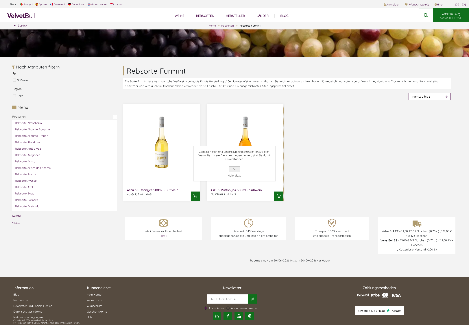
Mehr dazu (234, 175)
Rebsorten (19, 116)
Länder (16, 215)
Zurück (22, 25)
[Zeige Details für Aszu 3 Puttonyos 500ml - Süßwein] (161, 142)
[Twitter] (217, 316)
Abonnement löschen (245, 308)
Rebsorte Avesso (26, 180)
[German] (457, 5)
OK (234, 169)
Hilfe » (163, 235)
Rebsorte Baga (24, 193)
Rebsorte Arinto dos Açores (33, 168)
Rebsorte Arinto (25, 161)
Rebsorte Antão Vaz (28, 148)
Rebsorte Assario (26, 174)
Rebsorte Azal (24, 187)
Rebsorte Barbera (26, 200)
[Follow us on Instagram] (249, 316)
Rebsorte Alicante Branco (31, 136)
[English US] (464, 5)
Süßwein (22, 80)
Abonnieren (216, 308)
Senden (252, 299)
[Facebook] (228, 316)
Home (212, 25)
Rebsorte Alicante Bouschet (33, 129)
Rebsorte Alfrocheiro (28, 123)
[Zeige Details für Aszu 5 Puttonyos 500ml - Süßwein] (245, 142)
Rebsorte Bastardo (27, 206)
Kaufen (195, 196)
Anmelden (393, 4)
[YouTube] (238, 316)
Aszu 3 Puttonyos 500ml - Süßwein (152, 190)
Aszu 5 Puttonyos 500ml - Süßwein (236, 190)
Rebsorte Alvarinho (27, 142)
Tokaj (20, 96)
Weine (16, 223)
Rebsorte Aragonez (27, 155)
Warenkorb (450, 15)
